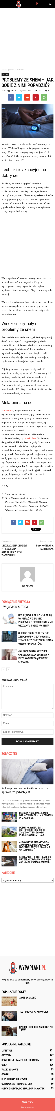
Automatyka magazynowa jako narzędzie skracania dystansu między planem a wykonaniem (34, 846)
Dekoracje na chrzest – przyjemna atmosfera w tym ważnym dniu (14, 550)
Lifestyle (7, 1050)
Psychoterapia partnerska (44, 547)
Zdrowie (5, 74)
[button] (50, 4)
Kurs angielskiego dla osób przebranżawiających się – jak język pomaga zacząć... (35, 859)
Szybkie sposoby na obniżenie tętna (36, 1028)
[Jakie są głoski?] (9, 1001)
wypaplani (11, 90)
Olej (4, 1064)
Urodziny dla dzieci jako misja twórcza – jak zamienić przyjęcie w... (36, 815)
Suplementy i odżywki (14, 1079)
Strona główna (8, 69)
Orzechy (6, 1055)
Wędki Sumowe (10, 1069)
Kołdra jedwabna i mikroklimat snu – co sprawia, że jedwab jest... (26, 790)
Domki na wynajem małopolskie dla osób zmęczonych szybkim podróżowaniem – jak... (32, 831)
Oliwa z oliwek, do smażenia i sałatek (23, 1088)
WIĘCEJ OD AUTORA (15, 607)
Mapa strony (27, 1102)
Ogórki (5, 1074)
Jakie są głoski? (28, 997)
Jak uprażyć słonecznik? (33, 1012)
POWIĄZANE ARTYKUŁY (16, 602)
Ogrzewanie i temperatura (17, 1083)
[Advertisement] (27, 37)
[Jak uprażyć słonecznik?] (9, 1016)
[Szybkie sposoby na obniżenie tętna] (9, 1031)
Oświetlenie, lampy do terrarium (20, 1060)
